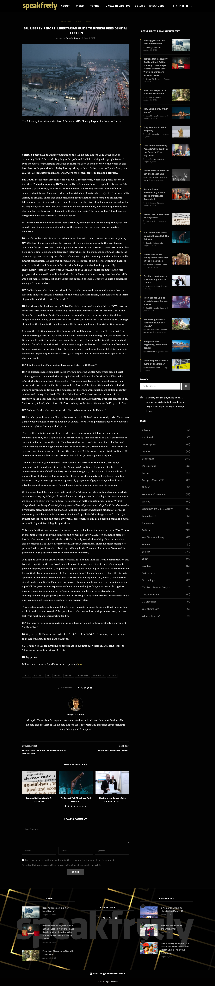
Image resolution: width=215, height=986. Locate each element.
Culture (166, 452)
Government (82, 675)
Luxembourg (166, 516)
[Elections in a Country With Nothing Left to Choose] (112, 782)
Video (80, 6)
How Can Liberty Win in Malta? (155, 110)
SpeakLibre (156, 6)
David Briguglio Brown (156, 116)
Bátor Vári (150, 351)
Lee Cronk (150, 221)
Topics (94, 6)
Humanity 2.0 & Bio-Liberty (166, 509)
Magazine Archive (117, 6)
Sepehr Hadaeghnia (154, 243)
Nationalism (98, 675)
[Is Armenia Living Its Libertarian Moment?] (149, 912)
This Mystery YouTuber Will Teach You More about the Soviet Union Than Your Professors (174, 948)
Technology (166, 580)
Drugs (26, 675)
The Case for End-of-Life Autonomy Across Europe (155, 301)
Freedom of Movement (166, 495)
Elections (38, 675)
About (65, 6)
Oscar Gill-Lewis (153, 79)
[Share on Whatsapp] (85, 688)
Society (166, 552)
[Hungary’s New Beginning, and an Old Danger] (181, 346)
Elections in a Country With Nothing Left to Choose (155, 279)
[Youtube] (183, 6)
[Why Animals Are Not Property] (181, 132)
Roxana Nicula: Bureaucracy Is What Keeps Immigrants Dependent (154, 194)
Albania (166, 430)
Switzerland (166, 573)
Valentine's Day (166, 609)
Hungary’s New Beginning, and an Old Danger (155, 345)
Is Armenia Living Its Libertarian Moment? (171, 909)
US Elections (166, 602)
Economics (166, 459)
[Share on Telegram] (88, 688)
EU (48, 675)
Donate (140, 6)
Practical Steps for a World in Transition (154, 92)
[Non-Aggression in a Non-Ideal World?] (181, 45)
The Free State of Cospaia (166, 587)
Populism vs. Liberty (166, 538)
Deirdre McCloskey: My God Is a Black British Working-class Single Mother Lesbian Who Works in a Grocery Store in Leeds (155, 67)
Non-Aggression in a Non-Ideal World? (154, 42)
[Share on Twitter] (82, 688)
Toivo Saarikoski (153, 367)
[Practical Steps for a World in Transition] (181, 95)
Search (144, 379)
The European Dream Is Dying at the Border (155, 362)
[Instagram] (180, 6)
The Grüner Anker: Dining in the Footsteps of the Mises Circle (155, 258)
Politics (112, 675)
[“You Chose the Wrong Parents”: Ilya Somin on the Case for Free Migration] (181, 150)
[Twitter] (177, 6)
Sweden (166, 566)
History (166, 502)
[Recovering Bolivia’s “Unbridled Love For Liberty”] (181, 324)
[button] (25, 788)
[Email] (187, 6)
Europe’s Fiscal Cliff (166, 480)
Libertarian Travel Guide (156, 264)
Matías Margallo (152, 134)
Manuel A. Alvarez (154, 97)
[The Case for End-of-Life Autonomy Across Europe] (181, 302)
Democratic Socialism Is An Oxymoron (156, 216)
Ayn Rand (166, 437)
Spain (166, 559)
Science (166, 545)
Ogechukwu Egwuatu (155, 159)
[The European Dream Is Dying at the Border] (181, 365)
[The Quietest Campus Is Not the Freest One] (181, 175)
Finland (68, 675)
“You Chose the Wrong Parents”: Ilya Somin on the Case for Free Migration (155, 150)
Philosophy (166, 523)
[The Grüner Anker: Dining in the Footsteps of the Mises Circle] (181, 259)
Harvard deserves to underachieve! (171, 927)
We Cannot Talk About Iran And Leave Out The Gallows (156, 236)
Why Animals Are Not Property (154, 129)
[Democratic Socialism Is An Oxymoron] (39, 782)
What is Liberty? (166, 616)
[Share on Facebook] (78, 688)
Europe (57, 675)
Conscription (166, 445)
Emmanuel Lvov (153, 286)
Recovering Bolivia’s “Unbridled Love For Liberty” (154, 323)
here (80, 664)
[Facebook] (173, 6)
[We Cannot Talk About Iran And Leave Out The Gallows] (75, 782)
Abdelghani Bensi (153, 47)
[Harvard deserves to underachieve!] (149, 930)
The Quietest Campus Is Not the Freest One (156, 172)
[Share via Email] (91, 688)
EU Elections (166, 466)
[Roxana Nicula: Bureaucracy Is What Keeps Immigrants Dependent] (181, 194)
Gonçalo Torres (73, 38)
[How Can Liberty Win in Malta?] (181, 113)
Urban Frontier (166, 595)
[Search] (191, 6)
